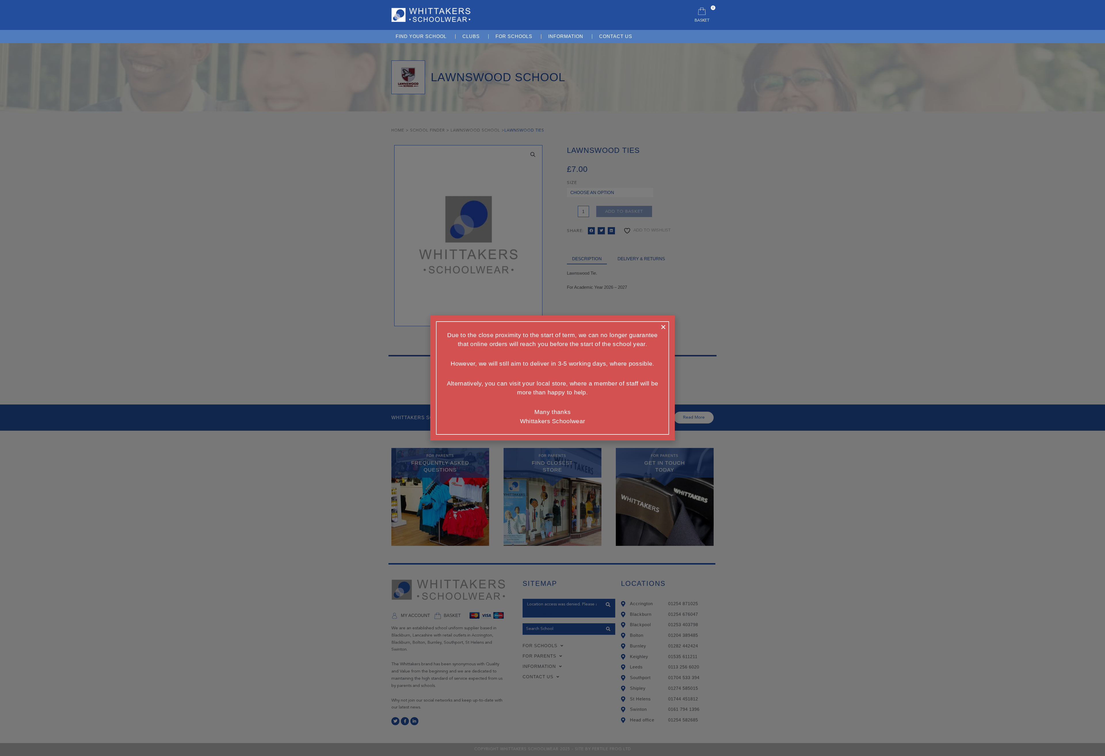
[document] (552, 378)
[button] (663, 327)
